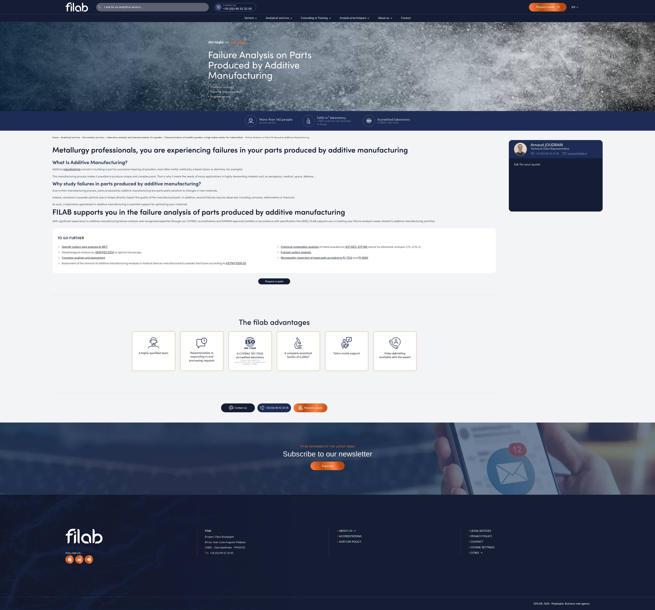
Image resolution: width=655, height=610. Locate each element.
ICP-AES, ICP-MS (356, 246)
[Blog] (70, 559)
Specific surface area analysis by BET (85, 246)
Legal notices (481, 530)
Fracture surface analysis (296, 252)
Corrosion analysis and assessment (83, 257)
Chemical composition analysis (299, 246)
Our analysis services (93, 137)
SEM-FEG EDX (104, 252)
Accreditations (350, 536)
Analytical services (70, 137)
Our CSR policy (350, 541)
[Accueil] (77, 7)
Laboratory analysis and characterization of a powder (134, 137)
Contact (477, 541)
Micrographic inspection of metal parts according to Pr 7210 (316, 257)
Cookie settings (482, 547)
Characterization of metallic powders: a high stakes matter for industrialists (204, 137)
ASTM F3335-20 (236, 263)
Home (55, 137)
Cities (475, 552)
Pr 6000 (363, 257)
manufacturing (72, 169)
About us (345, 530)
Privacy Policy (481, 536)
